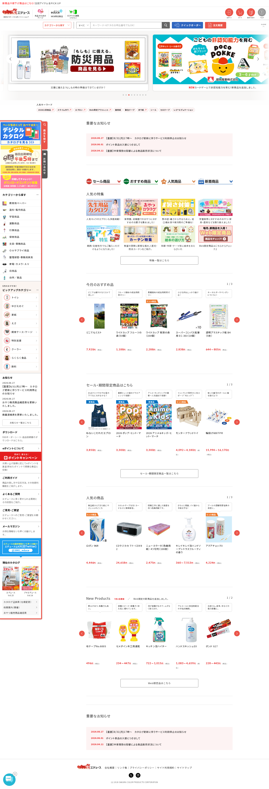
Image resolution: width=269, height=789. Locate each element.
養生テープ (130, 109)
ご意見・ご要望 (10, 510)
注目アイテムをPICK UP (31, 3)
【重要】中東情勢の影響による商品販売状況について (134, 150)
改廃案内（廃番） (12, 607)
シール (153, 109)
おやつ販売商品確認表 (15, 612)
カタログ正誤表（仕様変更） (18, 601)
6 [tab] (137, 95)
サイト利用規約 (165, 767)
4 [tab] (131, 95)
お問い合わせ (44, 165)
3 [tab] (129, 95)
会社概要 (110, 767)
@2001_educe (20, 550)
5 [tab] (134, 95)
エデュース (11, 3)
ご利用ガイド (9, 478)
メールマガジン (11, 526)
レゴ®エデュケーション (183, 109)
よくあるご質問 (11, 494)
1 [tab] (123, 95)
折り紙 (141, 109)
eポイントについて (13, 448)
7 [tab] (140, 95)
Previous (11, 59)
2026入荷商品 (44, 109)
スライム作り (63, 109)
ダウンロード (9, 432)
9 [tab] (145, 95)
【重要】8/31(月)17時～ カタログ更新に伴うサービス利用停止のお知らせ (19, 390)
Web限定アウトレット (99, 109)
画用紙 (118, 109)
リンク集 (122, 767)
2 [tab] (126, 95)
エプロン (79, 109)
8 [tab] (143, 95)
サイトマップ (184, 767)
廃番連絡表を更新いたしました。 (20, 414)
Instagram (138, 775)
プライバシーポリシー (142, 767)
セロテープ (165, 109)
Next (258, 59)
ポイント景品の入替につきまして (123, 144)
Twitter (131, 775)
